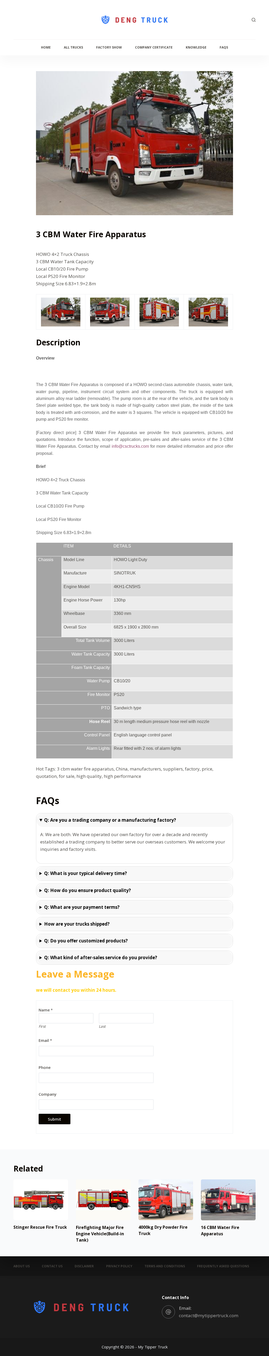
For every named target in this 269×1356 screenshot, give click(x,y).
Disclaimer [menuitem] (84, 1266)
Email (45, 1040)
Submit (54, 1119)
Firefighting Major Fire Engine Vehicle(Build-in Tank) (100, 1234)
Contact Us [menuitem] (52, 1266)
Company (47, 1094)
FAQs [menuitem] (224, 47)
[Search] (254, 20)
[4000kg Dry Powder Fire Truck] (165, 1199)
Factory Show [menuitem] (109, 47)
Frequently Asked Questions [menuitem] (223, 1266)
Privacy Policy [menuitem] (119, 1266)
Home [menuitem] (46, 47)
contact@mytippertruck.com (208, 1315)
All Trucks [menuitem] (73, 47)
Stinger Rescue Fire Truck (40, 1227)
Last (102, 1026)
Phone (45, 1067)
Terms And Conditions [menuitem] (164, 1266)
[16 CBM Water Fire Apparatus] (228, 1199)
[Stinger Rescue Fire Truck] (40, 1199)
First (42, 1026)
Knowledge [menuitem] (196, 47)
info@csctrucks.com (130, 446)
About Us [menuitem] (21, 1266)
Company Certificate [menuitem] (154, 47)
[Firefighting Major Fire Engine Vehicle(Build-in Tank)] (103, 1199)
